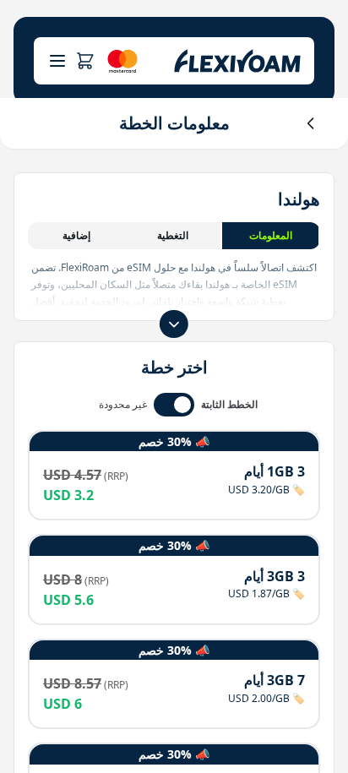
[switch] (174, 404)
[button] (84, 61)
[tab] (271, 235)
